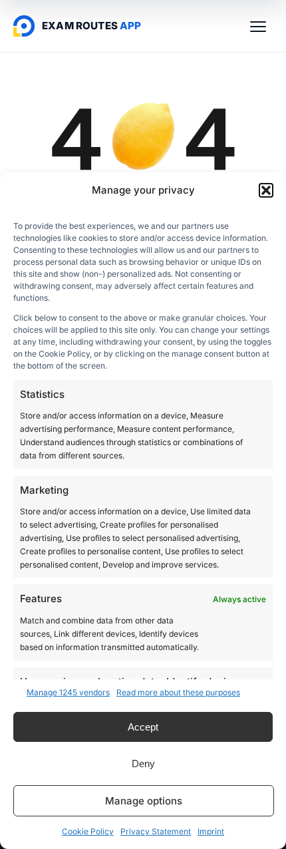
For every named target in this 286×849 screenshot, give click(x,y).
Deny (143, 763)
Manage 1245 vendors (68, 692)
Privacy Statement (155, 831)
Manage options (143, 800)
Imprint (211, 831)
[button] (266, 190)
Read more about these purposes (178, 692)
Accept (143, 727)
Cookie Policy (88, 831)
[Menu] (258, 26)
